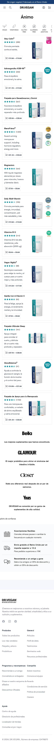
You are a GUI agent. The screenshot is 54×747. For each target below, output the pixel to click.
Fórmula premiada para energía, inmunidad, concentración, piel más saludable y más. (13, 211)
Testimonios (32, 646)
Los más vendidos (9, 641)
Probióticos (7, 651)
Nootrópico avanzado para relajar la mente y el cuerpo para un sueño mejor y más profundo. (14, 275)
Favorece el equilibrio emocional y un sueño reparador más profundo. (14, 109)
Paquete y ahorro (9, 646)
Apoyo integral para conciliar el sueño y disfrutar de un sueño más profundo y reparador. (13, 340)
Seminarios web (34, 651)
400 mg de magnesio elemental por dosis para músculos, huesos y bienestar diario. (14, 178)
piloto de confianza (8, 518)
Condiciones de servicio (37, 686)
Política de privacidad (36, 691)
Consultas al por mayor (12, 727)
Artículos (30, 635)
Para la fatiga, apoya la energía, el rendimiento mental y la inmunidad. (13, 306)
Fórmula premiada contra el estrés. (11, 48)
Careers (30, 697)
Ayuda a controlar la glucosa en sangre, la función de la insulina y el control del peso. (13, 375)
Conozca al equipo (35, 676)
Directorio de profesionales (13, 716)
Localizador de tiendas (11, 721)
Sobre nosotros (33, 671)
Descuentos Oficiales (11, 689)
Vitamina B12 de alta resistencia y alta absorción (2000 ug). (13, 243)
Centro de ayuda (9, 711)
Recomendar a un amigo (12, 671)
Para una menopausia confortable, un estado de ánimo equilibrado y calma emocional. (13, 409)
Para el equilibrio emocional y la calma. (13, 77)
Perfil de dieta (32, 641)
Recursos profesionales (37, 656)
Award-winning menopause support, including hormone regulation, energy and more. (12, 142)
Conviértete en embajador (13, 676)
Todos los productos (11, 635)
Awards (30, 681)
